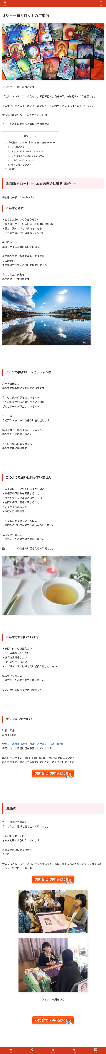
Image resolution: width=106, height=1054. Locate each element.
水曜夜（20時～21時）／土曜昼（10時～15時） (38, 744)
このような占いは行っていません (27, 156)
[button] (98, 621)
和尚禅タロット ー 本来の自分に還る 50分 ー (32, 142)
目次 (26, 136)
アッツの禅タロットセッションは (27, 151)
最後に (12, 169)
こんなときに (18, 147)
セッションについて (21, 165)
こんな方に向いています (23, 160)
